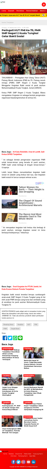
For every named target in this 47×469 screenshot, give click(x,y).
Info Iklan (14, 456)
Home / (4, 22)
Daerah (11, 11)
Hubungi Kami (38, 454)
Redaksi (11, 454)
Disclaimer (18, 454)
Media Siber (27, 454)
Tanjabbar (10, 22)
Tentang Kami (23, 456)
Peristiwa (20, 11)
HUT (28, 324)
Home (3, 11)
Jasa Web (32, 456)
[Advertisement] (23, 124)
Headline (20, 324)
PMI (35, 324)
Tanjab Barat (15, 329)
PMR (5, 329)
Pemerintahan (32, 11)
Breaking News (8, 324)
